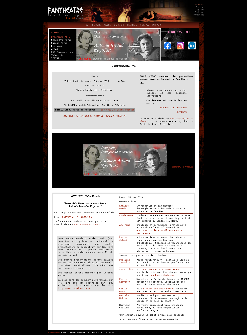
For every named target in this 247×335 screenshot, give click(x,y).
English (200, 7)
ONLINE (107, 25)
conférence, (151, 269)
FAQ (166, 37)
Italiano (199, 12)
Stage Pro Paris (61, 40)
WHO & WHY (119, 25)
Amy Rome (124, 225)
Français (199, 5)
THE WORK (95, 25)
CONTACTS (156, 25)
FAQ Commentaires (62, 52)
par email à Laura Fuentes (115, 109)
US (87, 25)
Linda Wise (126, 215)
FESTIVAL (132, 25)
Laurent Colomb (124, 238)
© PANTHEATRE (54, 332)
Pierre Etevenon (124, 280)
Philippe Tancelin (124, 261)
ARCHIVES (144, 25)
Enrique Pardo (124, 207)
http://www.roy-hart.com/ (74, 288)
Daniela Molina (124, 297)
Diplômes (56, 46)
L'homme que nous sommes (158, 288)
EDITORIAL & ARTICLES (182, 167)
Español (200, 10)
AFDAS (54, 49)
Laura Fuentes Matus (87, 224)
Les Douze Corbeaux (162, 275)
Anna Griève (126, 269)
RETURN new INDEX (178, 32)
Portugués (198, 15)
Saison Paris (59, 43)
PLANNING (181, 112)
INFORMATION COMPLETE (173, 107)
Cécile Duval (123, 290)
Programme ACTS (60, 37)
